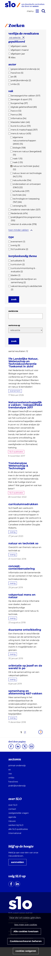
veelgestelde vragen (18, 813)
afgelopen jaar (18, 54)
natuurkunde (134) (22, 180)
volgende (40, 732)
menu (30, 11)
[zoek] (43, 11)
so (9, 769)
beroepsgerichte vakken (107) (25, 96)
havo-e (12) (16, 111)
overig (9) (15, 245)
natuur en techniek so (23, 543)
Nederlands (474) (19, 213)
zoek (14, 299)
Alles (13, 57)
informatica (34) (18, 118)
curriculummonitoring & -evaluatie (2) (23, 270)
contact (12, 809)
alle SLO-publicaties (18, 829)
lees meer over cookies (25, 925)
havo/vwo (13, 782)
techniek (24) (19, 195)
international (14, 833)
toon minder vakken (18, 230)
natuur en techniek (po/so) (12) (26, 168)
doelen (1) (15, 275)
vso (10, 773)
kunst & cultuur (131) (21, 126)
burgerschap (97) (19, 103)
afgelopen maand (19, 50)
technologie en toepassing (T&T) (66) (26, 200)
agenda (12, 817)
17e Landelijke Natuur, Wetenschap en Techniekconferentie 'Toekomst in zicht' (23, 362)
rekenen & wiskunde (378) (24, 224)
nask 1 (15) (17, 158)
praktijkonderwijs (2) (21, 80)
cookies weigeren (25, 951)
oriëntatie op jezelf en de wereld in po (25, 667)
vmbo (11, 777)
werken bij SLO (15, 825)
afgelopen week (19, 46)
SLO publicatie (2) (19, 249)
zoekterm (13, 311)
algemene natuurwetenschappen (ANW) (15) (24, 140)
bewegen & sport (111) (21, 99)
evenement (15, 391)
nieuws (12, 821)
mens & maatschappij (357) (24, 130)
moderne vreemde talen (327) (25, 209)
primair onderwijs (17, 765)
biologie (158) (19, 148)
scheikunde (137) (21, 191)
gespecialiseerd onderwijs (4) (25, 69)
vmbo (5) (15, 84)
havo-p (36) (16, 114)
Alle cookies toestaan (25, 931)
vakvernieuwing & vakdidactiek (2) (26, 288)
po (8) (13, 76)
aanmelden (18, 863)
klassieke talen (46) (20, 122)
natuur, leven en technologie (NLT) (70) (27, 175)
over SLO (12, 805)
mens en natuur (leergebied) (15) (27, 153)
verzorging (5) (19, 206)
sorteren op (14, 325)
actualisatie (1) (18, 261)
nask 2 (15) (18, 162)
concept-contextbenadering (21, 567)
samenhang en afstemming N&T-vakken (25, 692)
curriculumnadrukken (23, 504)
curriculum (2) (18, 264)
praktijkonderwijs (17, 786)
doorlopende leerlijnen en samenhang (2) (24, 281)
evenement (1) (18, 241)
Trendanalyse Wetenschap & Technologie (18, 466)
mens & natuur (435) (21, 133)
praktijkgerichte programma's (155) (26, 219)
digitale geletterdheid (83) (24, 107)
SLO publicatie (16, 452)
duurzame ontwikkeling (24, 629)
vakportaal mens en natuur (22, 596)
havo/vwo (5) (17, 73)
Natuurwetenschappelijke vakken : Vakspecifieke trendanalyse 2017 (25, 405)
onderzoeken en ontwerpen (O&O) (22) (27, 186)
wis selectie (15, 38)
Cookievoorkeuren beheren (26, 941)
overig (12, 532)
